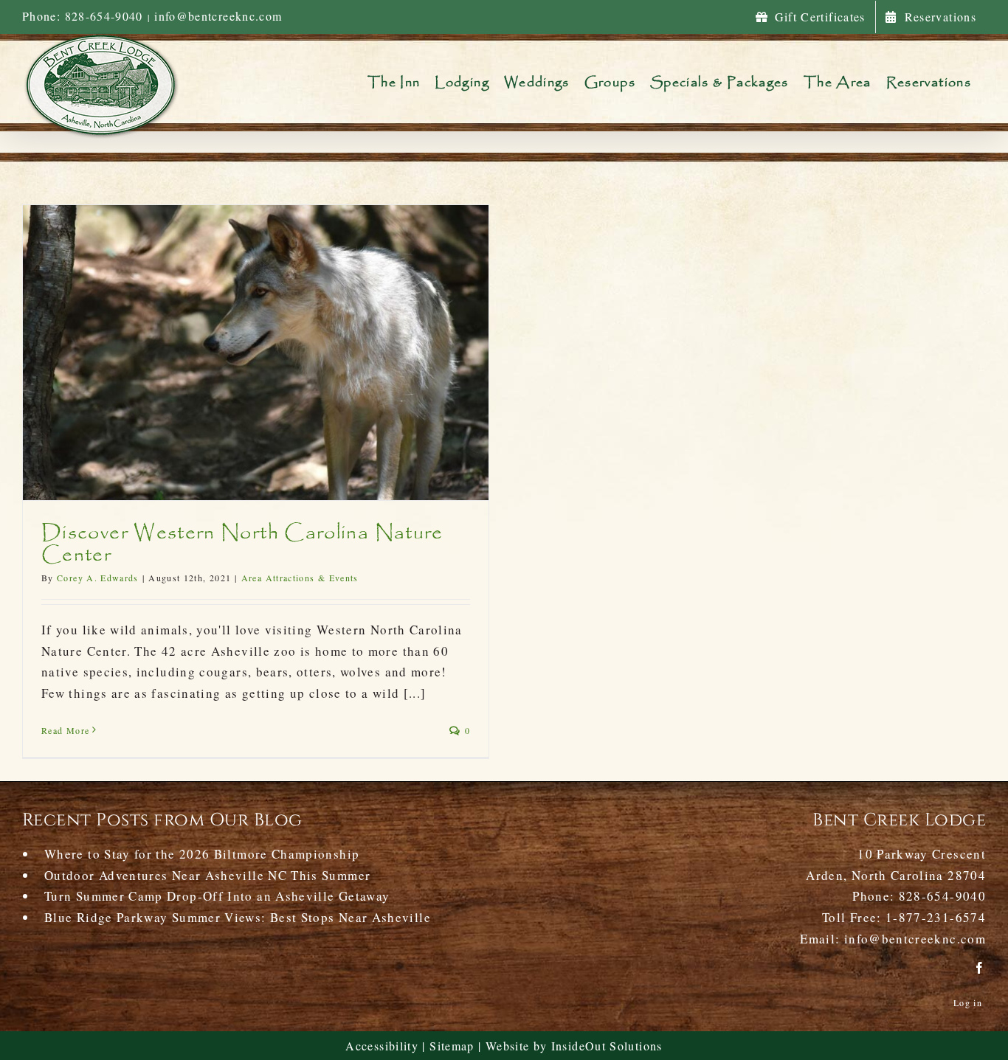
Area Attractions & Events (300, 577)
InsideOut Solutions (607, 1045)
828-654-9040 (942, 895)
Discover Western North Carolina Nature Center (242, 544)
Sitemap (451, 1045)
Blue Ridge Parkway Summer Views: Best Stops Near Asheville (237, 917)
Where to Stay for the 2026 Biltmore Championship (201, 853)
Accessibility (381, 1045)
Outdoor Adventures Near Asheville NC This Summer (207, 875)
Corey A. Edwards (98, 577)
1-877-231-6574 (936, 917)
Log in (967, 1002)
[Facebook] (979, 968)
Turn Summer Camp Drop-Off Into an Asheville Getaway (217, 895)
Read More (65, 730)
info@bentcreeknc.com (218, 16)
